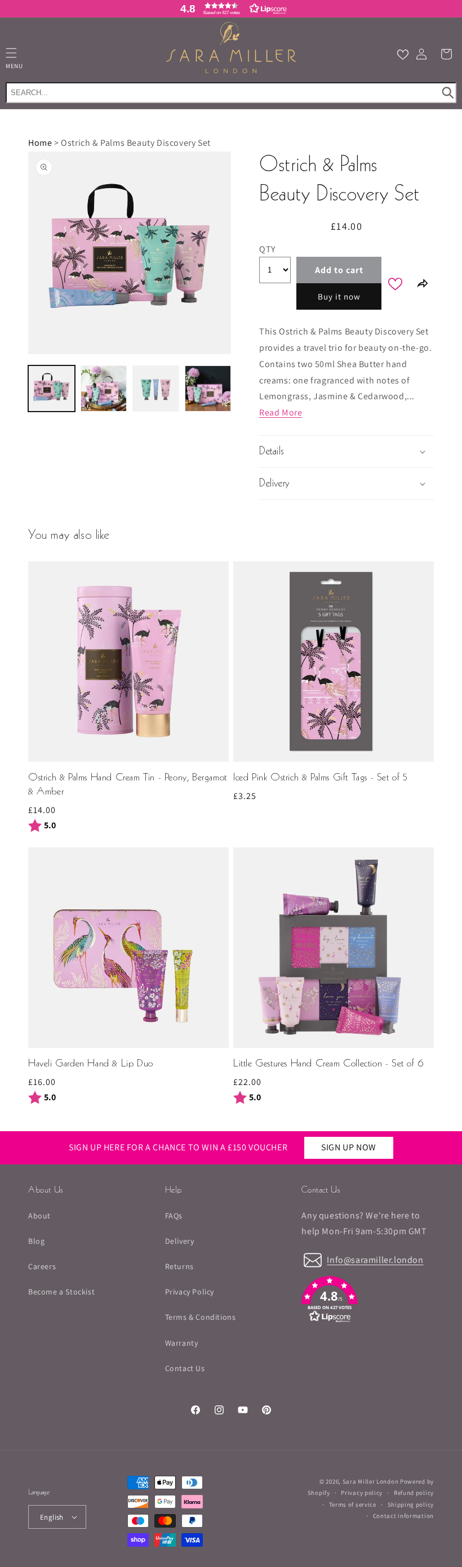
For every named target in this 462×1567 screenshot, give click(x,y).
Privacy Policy (189, 1292)
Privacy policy (362, 1493)
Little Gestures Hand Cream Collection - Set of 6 (328, 1064)
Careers (42, 1266)
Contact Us (185, 1368)
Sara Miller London (371, 1481)
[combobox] (231, 92)
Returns (179, 1266)
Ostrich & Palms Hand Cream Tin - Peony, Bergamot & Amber (127, 785)
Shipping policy (411, 1504)
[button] (231, 8)
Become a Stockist (61, 1292)
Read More (280, 412)
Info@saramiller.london (375, 1260)
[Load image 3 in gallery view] (155, 388)
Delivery (179, 1241)
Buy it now (339, 296)
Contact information (403, 1516)
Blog (36, 1241)
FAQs (174, 1216)
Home (40, 143)
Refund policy (414, 1493)
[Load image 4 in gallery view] (208, 388)
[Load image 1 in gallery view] (51, 388)
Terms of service (352, 1504)
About (39, 1216)
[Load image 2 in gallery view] (104, 388)
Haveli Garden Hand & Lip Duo (90, 1064)
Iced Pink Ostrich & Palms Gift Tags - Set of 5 (320, 778)
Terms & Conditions (200, 1317)
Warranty (181, 1343)
